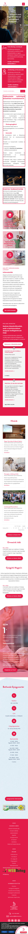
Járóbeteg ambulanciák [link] (16, 70)
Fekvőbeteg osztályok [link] (14, 47)
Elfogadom (4, 931)
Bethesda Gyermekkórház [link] (15, 442)
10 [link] (13, 528)
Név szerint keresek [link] (10, 310)
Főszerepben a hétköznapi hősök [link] (11, 474)
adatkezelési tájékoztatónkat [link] (13, 925)
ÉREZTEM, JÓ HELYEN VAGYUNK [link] (14, 383)
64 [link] (22, 528)
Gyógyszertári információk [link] (14, 798)
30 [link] (18, 528)
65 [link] (25, 528)
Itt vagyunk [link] (14, 859)
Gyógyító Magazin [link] (14, 888)
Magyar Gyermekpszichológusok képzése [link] (13, 441)
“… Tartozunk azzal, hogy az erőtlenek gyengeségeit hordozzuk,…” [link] (14, 18)
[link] (5, 4)
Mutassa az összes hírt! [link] (14, 534)
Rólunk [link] (14, 852)
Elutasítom (11, 931)
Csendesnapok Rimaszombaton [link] (11, 507)
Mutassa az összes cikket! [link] (14, 558)
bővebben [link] (7, 452)
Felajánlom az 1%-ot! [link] (10, 670)
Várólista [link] (14, 842)
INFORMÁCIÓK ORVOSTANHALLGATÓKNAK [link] (10, 243)
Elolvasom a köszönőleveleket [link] (13, 344)
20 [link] (16, 528)
